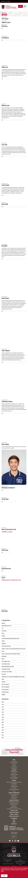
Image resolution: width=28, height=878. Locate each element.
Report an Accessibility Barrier (20, 864)
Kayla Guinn (5, 611)
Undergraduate (5, 692)
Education (14, 770)
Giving (3, 641)
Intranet (13, 824)
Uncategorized (5, 689)
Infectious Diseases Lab (14, 804)
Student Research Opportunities (14, 789)
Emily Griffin (5, 204)
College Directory (14, 768)
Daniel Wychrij (5, 298)
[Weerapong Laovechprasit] (14, 467)
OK (4, 875)
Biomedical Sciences (6, 625)
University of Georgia (6, 1)
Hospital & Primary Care (14, 792)
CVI (2, 628)
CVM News (4, 630)
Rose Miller (4, 246)
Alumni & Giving (14, 810)
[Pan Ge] (4, 572)
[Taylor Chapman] (14, 329)
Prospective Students (14, 812)
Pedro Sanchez (5, 444)
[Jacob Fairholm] (14, 169)
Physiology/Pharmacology (8, 666)
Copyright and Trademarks (7, 863)
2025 (3, 704)
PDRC (3, 658)
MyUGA (7, 861)
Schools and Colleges (7, 860)
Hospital (4, 643)
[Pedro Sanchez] (14, 426)
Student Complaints (13, 816)
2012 (3, 737)
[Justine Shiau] (5, 492)
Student (3, 681)
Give (20, 6)
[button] (25, 6)
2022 (3, 712)
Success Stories (5, 684)
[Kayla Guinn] (11, 593)
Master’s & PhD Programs (14, 777)
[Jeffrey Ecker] (7, 539)
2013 (3, 735)
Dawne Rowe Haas (6, 568)
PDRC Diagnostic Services (14, 803)
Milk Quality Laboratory (14, 807)
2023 (3, 709)
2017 (3, 724)
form (2, 871)
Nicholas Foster (6, 105)
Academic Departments (14, 771)
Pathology (4, 656)
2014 (3, 732)
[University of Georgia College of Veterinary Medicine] (10, 7)
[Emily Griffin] (5, 198)
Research (4, 674)
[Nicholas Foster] (14, 90)
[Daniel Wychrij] (14, 276)
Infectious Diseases (6, 646)
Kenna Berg (4, 26)
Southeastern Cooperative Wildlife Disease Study (13, 676)
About (14, 759)
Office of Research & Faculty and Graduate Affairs (14, 782)
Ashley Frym (5, 67)
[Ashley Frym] (14, 51)
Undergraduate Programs (14, 774)
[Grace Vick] (14, 130)
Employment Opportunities (20, 861)
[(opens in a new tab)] (10, 841)
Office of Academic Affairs (14, 762)
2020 (3, 717)
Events (14, 821)
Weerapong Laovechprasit (8, 488)
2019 (3, 719)
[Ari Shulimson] (5, 31)
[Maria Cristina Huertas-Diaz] (9, 513)
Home (3, 12)
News (3, 651)
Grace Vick (4, 145)
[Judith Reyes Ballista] (14, 380)
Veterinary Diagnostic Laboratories (14, 801)
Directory (20, 860)
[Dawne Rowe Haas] (6, 559)
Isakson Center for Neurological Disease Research (13, 648)
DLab (3, 633)
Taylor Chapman (6, 350)
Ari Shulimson (5, 38)
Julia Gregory (5, 19)
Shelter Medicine (14, 798)
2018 (3, 722)
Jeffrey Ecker (5, 550)
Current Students (14, 814)
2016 (3, 727)
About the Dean (14, 761)
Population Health (6, 669)
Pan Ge (3, 577)
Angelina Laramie (6, 22)
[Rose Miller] (14, 224)
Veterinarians (14, 818)
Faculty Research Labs (14, 786)
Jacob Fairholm (5, 185)
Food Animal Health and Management (10, 638)
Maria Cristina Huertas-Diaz (9, 529)
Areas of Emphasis (14, 783)
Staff (3, 679)
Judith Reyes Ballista (7, 401)
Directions (14, 765)
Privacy (14, 865)
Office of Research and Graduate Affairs (11, 653)
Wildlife (3, 694)
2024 (3, 707)
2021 (3, 714)
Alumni (3, 623)
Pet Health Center (6, 661)
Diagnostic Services (14, 800)
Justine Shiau (5, 499)
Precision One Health (7, 671)
